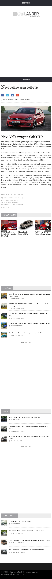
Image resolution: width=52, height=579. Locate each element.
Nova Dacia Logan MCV (23, 233)
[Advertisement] (26, 47)
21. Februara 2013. (23, 100)
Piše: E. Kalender (8, 100)
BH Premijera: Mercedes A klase (43, 233)
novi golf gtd (7, 200)
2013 (11, 198)
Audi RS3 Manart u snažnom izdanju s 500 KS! (24, 417)
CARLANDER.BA (19, 574)
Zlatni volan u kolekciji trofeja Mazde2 (8, 234)
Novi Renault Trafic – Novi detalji (20, 521)
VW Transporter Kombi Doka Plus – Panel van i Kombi (26, 549)
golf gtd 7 (18, 198)
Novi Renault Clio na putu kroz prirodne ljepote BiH (25, 333)
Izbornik (26, 3)
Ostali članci (26, 343)
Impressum (12, 577)
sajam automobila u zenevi (10, 201)
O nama (4, 577)
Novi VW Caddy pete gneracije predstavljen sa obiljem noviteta (29, 540)
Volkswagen (6, 205)
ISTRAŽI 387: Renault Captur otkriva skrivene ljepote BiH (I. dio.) (29, 323)
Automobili (19, 194)
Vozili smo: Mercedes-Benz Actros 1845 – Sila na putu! (26, 531)
